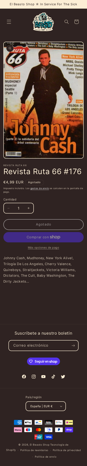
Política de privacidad (67, 450)
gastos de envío (39, 188)
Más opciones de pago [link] (43, 247)
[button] (9, 22)
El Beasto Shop (39, 444)
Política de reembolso (34, 450)
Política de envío (46, 456)
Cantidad (9, 199)
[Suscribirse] (73, 345)
